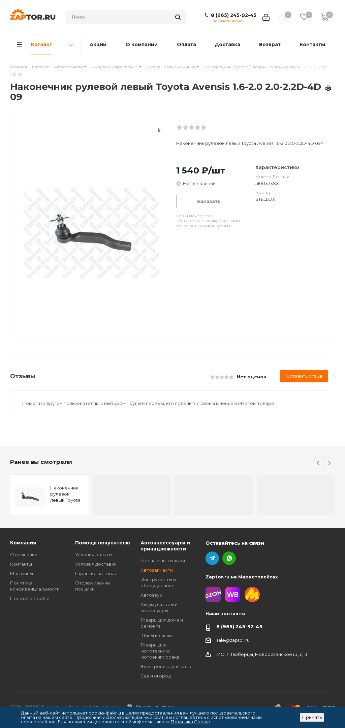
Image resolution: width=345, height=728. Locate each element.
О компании (23, 554)
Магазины (21, 573)
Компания (23, 542)
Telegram (212, 558)
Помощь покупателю (102, 542)
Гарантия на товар (96, 573)
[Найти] (178, 17)
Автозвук (151, 595)
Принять (312, 717)
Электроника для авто (165, 666)
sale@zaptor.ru (233, 640)
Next (329, 463)
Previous (318, 463)
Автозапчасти (156, 570)
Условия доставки (96, 564)
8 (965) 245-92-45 (233, 15)
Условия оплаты (93, 554)
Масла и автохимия (162, 560)
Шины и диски (156, 635)
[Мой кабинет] (266, 17)
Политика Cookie (30, 598)
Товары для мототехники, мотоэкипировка (159, 651)
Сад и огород (155, 675)
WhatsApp (229, 558)
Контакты (21, 564)
